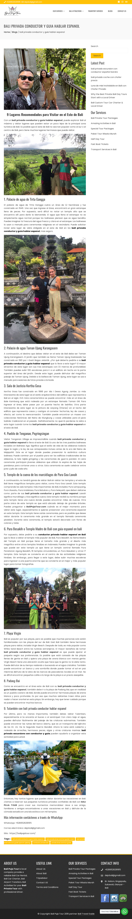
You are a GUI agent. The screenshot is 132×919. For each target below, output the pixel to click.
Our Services (58, 11)
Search (94, 46)
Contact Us (122, 11)
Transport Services (95, 11)
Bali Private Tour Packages (104, 118)
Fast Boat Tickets (99, 144)
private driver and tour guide (61, 843)
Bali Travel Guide (86, 913)
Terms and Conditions (47, 887)
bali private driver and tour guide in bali (60, 839)
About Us (40, 868)
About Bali (41, 873)
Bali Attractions (75, 11)
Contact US (42, 882)
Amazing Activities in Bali (103, 123)
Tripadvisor (42, 878)
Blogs (110, 11)
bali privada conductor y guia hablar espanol (28, 839)
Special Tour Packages (102, 128)
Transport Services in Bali (103, 149)
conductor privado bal (40, 843)
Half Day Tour (98, 139)
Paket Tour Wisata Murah (103, 133)
